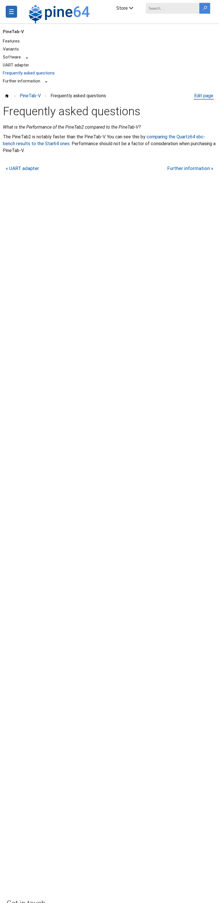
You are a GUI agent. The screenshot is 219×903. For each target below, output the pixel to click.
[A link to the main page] (60, 13)
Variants (11, 49)
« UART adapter (22, 168)
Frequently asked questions (29, 73)
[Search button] (204, 8)
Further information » (190, 168)
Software (12, 57)
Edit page (203, 95)
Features (11, 41)
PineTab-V (13, 31)
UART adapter (16, 65)
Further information (21, 81)
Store (122, 8)
